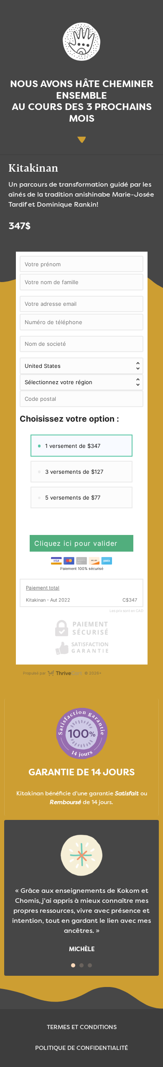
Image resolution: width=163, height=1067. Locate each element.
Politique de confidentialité (81, 1048)
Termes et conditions (82, 1027)
